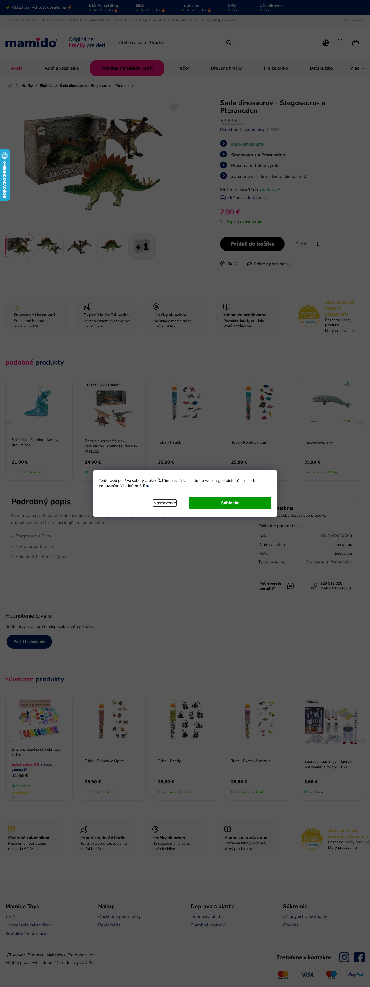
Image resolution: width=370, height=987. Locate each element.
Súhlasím (230, 503)
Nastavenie (164, 503)
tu (147, 485)
